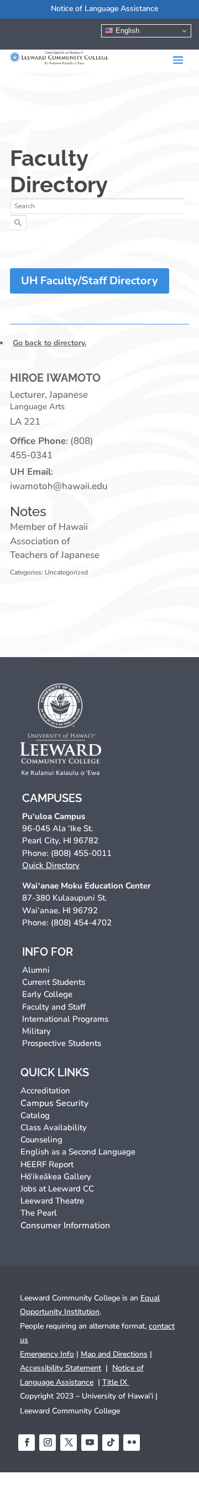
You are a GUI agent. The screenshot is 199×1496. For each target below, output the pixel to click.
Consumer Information (65, 1225)
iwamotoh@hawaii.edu (59, 486)
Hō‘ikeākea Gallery (55, 1176)
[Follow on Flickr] (131, 1442)
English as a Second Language (77, 1151)
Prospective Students (61, 1043)
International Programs (65, 1019)
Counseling (41, 1139)
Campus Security (54, 1103)
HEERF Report (47, 1164)
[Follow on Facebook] (26, 1442)
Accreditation (45, 1090)
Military (36, 1031)
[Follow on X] (68, 1442)
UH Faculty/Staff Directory (89, 280)
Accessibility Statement (60, 1368)
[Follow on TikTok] (110, 1442)
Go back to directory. (49, 343)
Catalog (35, 1115)
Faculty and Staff (54, 1006)
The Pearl (38, 1212)
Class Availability (53, 1127)
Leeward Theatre (52, 1200)
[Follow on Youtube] (89, 1442)
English (126, 30)
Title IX (115, 1382)
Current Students (53, 982)
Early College (47, 994)
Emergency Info (47, 1354)
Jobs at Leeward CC (57, 1188)
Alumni (36, 969)
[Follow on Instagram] (47, 1442)
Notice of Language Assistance (104, 8)
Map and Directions (114, 1354)
